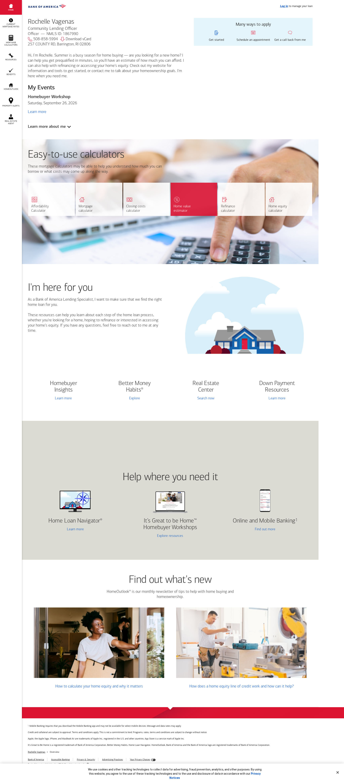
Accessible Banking (60, 759)
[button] (11, 23)
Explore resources (170, 536)
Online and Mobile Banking (264, 521)
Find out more (248, 530)
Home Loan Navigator (75, 521)
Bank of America (36, 759)
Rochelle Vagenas (36, 752)
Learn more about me (47, 126)
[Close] (337, 772)
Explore (134, 398)
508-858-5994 (45, 39)
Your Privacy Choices (140, 759)
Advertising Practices (112, 759)
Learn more (37, 111)
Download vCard (78, 39)
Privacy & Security (86, 759)
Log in (284, 6)
